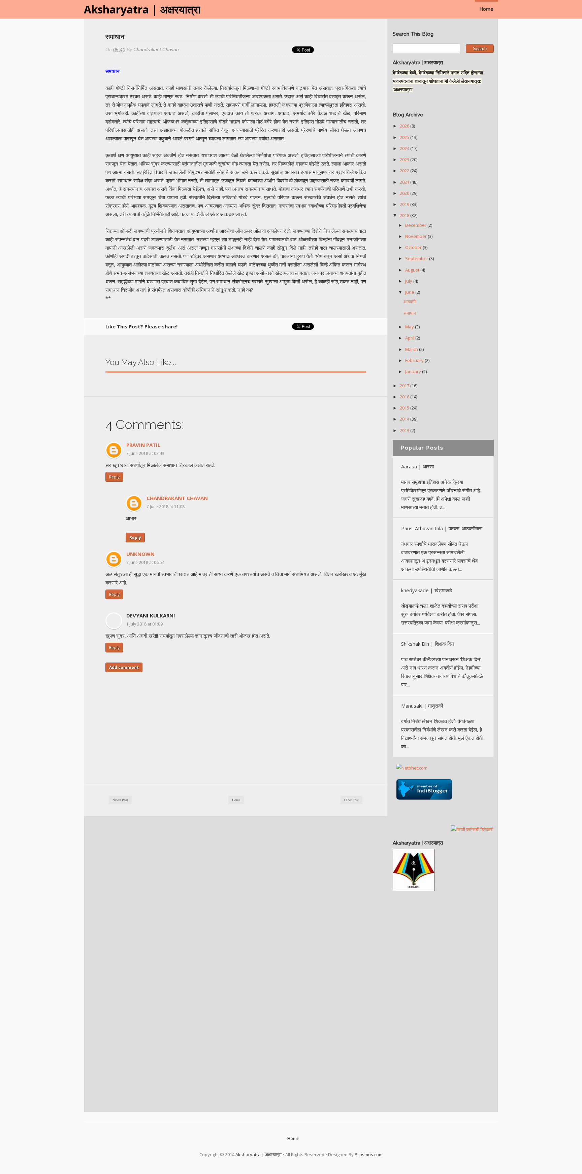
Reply (114, 477)
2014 (405, 419)
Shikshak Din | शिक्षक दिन (427, 643)
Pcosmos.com (369, 1154)
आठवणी (409, 301)
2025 (405, 137)
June (410, 292)
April (410, 338)
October (414, 247)
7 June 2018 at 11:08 (166, 506)
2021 (405, 182)
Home (486, 9)
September (417, 258)
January (413, 371)
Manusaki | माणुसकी (422, 705)
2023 (405, 159)
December (416, 225)
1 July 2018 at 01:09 (144, 624)
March (412, 349)
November (416, 236)
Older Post (351, 800)
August (412, 270)
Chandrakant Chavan (177, 498)
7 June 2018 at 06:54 (145, 562)
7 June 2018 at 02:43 (145, 453)
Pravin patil (143, 444)
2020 (405, 193)
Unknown (140, 553)
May (410, 327)
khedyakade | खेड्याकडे (426, 590)
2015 (405, 408)
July (409, 281)
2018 (405, 215)
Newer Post (120, 800)
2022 (405, 171)
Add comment (124, 667)
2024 (405, 148)
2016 (405, 397)
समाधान (409, 313)
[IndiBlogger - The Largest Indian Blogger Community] (424, 801)
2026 (405, 126)
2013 (405, 430)
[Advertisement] (443, 998)
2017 (405, 386)
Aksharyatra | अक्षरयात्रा (142, 9)
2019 (405, 204)
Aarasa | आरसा (417, 466)
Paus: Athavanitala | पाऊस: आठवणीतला (441, 528)
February (415, 360)
